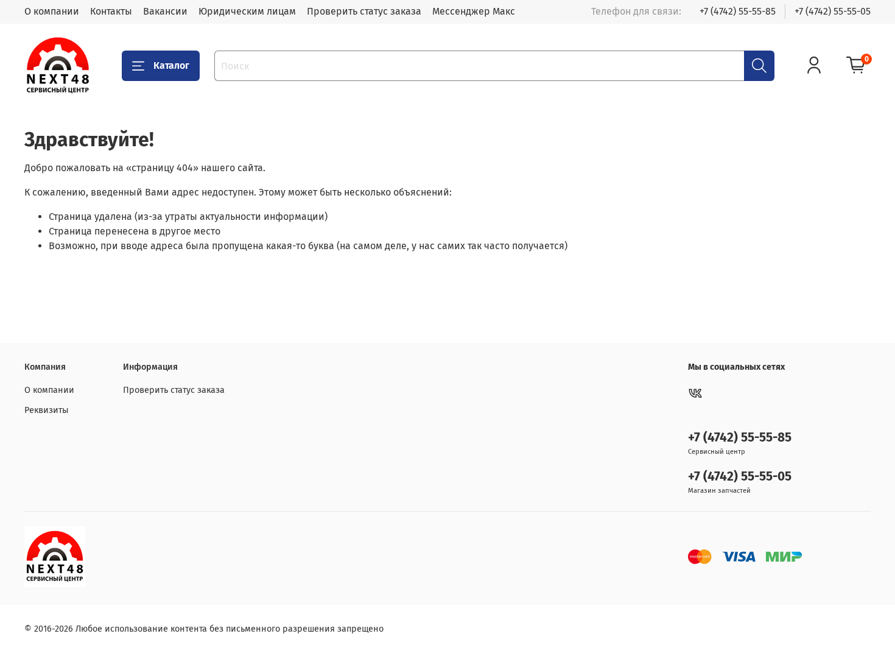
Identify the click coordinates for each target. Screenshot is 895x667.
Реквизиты (46, 410)
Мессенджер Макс (473, 11)
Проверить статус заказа (364, 11)
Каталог (171, 65)
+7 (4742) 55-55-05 (833, 11)
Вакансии (165, 11)
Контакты (111, 11)
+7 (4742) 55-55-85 (738, 11)
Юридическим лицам (247, 11)
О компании (51, 11)
